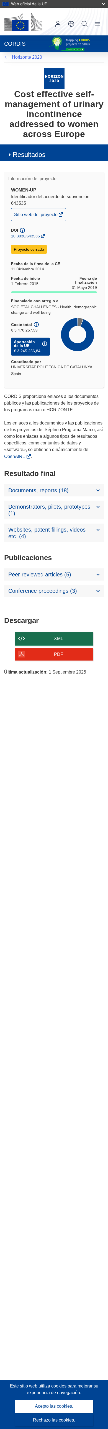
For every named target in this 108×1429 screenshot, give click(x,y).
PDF (58, 654)
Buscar (84, 24)
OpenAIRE (15, 456)
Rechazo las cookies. (54, 1420)
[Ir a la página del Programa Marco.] (54, 78)
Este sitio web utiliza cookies (39, 1386)
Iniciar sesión (58, 24)
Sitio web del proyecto (36, 216)
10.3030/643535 (25, 236)
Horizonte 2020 (27, 57)
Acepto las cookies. (54, 1406)
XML (58, 638)
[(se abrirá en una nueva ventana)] (23, 21)
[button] (71, 24)
